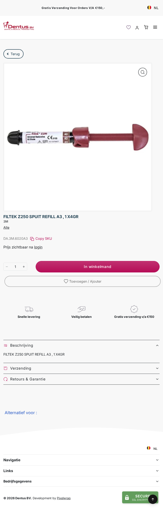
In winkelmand (97, 266)
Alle (6, 227)
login (38, 247)
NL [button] (156, 8)
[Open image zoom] (142, 72)
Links (8, 470)
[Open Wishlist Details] (128, 27)
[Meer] (23, 267)
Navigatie (11, 460)
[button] (155, 27)
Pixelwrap (64, 498)
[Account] (137, 27)
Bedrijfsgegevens (17, 481)
